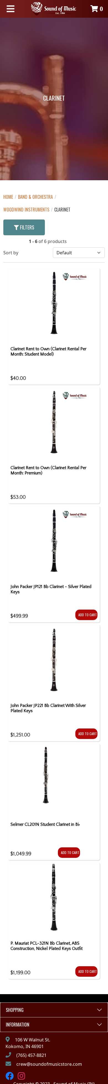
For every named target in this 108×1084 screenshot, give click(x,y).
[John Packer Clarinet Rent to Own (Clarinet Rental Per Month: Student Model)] (53, 305)
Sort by (10, 253)
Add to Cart (87, 614)
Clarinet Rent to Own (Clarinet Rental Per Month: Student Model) (48, 351)
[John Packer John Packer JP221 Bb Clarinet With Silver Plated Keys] (53, 662)
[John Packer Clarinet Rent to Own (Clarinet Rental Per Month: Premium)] (53, 424)
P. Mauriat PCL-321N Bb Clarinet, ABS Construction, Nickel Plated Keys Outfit (47, 946)
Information (17, 1024)
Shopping (15, 1010)
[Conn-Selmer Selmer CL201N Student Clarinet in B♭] (45, 780)
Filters (26, 227)
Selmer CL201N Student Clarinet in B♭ (45, 824)
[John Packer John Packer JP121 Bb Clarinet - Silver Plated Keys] (53, 543)
